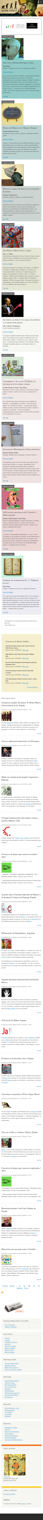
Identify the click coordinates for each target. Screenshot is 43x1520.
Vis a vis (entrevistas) (10, 1387)
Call (32, 25)
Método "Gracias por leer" (11, 1367)
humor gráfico (12, 1008)
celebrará (7, 1040)
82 (19, 1286)
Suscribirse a (2, 1292)
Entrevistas (8, 1344)
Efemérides (8, 1416)
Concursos (7, 1340)
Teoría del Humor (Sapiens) (12, 1381)
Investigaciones (9, 1397)
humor (12, 963)
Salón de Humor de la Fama (12, 1408)
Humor (17, 838)
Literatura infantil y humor (11, 1363)
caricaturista (29, 804)
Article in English (8, 72)
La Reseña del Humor (10, 1438)
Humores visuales (9, 1350)
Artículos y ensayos (10, 1383)
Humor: (4, 1150)
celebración (34, 919)
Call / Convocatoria (10, 1325)
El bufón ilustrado (9, 1391)
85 (34, 1286)
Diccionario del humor (10, 1385)
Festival (5, 1038)
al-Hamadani (7, 1477)
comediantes (25, 1269)
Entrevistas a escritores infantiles (13, 1369)
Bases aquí (25, 650)
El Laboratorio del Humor (11, 1395)
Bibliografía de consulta (11, 1427)
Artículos (7, 1338)
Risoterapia (8, 1389)
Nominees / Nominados (11, 1327)
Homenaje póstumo (10, 1410)
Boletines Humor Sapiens (11, 1436)
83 (24, 1286)
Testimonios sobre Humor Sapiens (13, 1440)
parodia (26, 838)
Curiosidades (8, 1414)
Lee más (39, 733)
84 (29, 1286)
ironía (21, 838)
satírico (35, 761)
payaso (5, 957)
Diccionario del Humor (9, 1494)
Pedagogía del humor (10, 1365)
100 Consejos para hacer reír (12, 1393)
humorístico (10, 723)
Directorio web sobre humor (12, 1431)
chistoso (23, 1504)
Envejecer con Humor (10, 1346)
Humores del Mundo (10, 1348)
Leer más (5, 96)
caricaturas (33, 1111)
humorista (10, 1228)
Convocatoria (32, 26)
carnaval (5, 1082)
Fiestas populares (9, 1433)
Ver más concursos (32, 687)
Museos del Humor (9, 1352)
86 (39, 1286)
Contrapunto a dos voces (11, 1342)
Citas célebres (8, 1412)
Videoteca (7, 1429)
